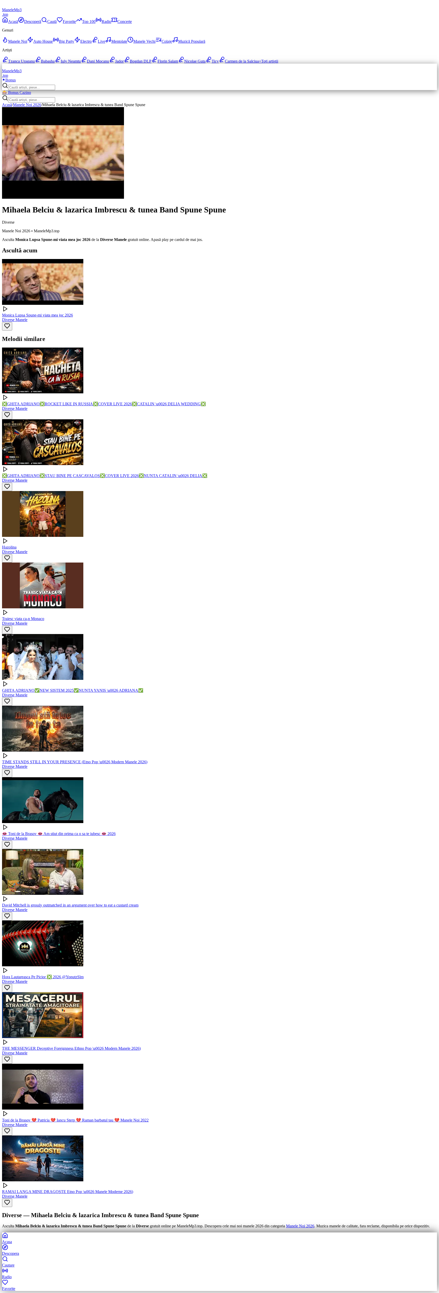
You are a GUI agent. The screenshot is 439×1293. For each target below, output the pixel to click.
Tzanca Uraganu (21, 61)
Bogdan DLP (140, 61)
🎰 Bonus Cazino (16, 92)
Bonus (10, 80)
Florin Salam (168, 61)
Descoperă (32, 21)
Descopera (10, 1253)
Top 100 (89, 21)
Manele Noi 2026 (27, 105)
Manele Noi (17, 41)
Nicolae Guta (195, 61)
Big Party (66, 41)
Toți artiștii (268, 61)
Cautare (8, 1265)
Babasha (48, 61)
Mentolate (119, 41)
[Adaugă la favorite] (7, 326)
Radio (106, 21)
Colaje (167, 41)
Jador (119, 61)
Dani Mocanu (98, 61)
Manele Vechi (144, 41)
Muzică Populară (191, 41)
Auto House (43, 41)
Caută (52, 21)
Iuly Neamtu (71, 61)
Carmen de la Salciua (242, 61)
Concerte (124, 21)
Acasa (7, 1242)
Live (101, 41)
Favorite (69, 21)
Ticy (215, 61)
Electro (86, 41)
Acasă (13, 21)
